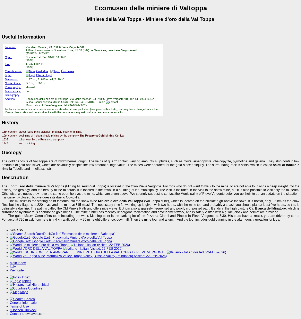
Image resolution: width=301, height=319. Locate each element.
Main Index (18, 263)
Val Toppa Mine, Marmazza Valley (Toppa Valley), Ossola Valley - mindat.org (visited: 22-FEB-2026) (95, 256)
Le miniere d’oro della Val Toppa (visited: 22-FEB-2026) (76, 245)
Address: (10, 98)
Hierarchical (40, 284)
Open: (8, 57)
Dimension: (11, 79)
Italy (13, 266)
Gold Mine (42, 71)
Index (26, 277)
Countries (35, 288)
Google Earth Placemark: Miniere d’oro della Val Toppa (72, 237)
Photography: (13, 87)
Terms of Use (19, 306)
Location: (10, 47)
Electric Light (44, 75)
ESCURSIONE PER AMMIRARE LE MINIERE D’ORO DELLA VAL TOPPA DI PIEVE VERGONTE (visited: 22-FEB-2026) (124, 252)
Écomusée (67, 71)
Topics (26, 281)
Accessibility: (13, 91)
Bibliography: (12, 95)
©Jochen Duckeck (23, 310)
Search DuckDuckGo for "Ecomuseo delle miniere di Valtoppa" (69, 234)
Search (29, 299)
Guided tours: (13, 83)
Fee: (7, 64)
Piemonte (17, 270)
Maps (24, 292)
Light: (8, 75)
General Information (24, 302)
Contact (27, 314)
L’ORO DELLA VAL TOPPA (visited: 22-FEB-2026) (72, 248)
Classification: (13, 71)
